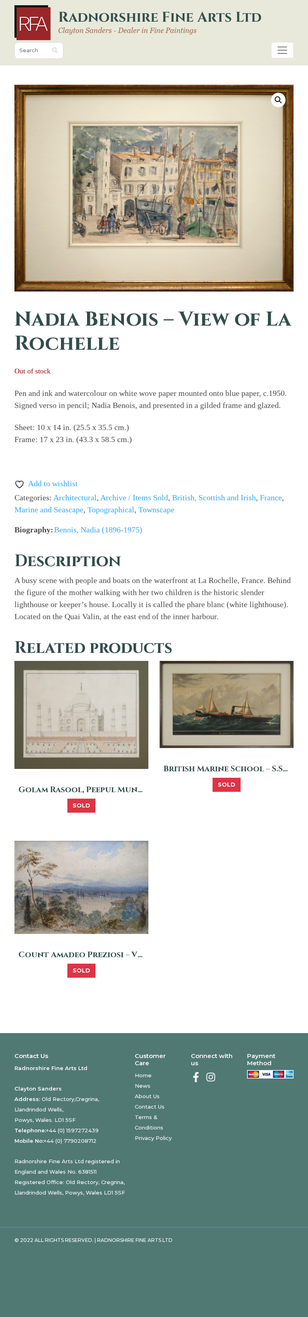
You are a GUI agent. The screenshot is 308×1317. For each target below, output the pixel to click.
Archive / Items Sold (134, 497)
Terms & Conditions (149, 1122)
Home (143, 1075)
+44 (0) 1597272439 (72, 1130)
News (142, 1086)
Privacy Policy (153, 1138)
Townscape (156, 509)
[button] (278, 100)
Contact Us (149, 1106)
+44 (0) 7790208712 (70, 1141)
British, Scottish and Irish (214, 497)
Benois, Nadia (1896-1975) (98, 529)
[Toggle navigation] (282, 50)
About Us (147, 1096)
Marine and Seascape (48, 509)
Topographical (110, 509)
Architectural (75, 497)
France (271, 497)
